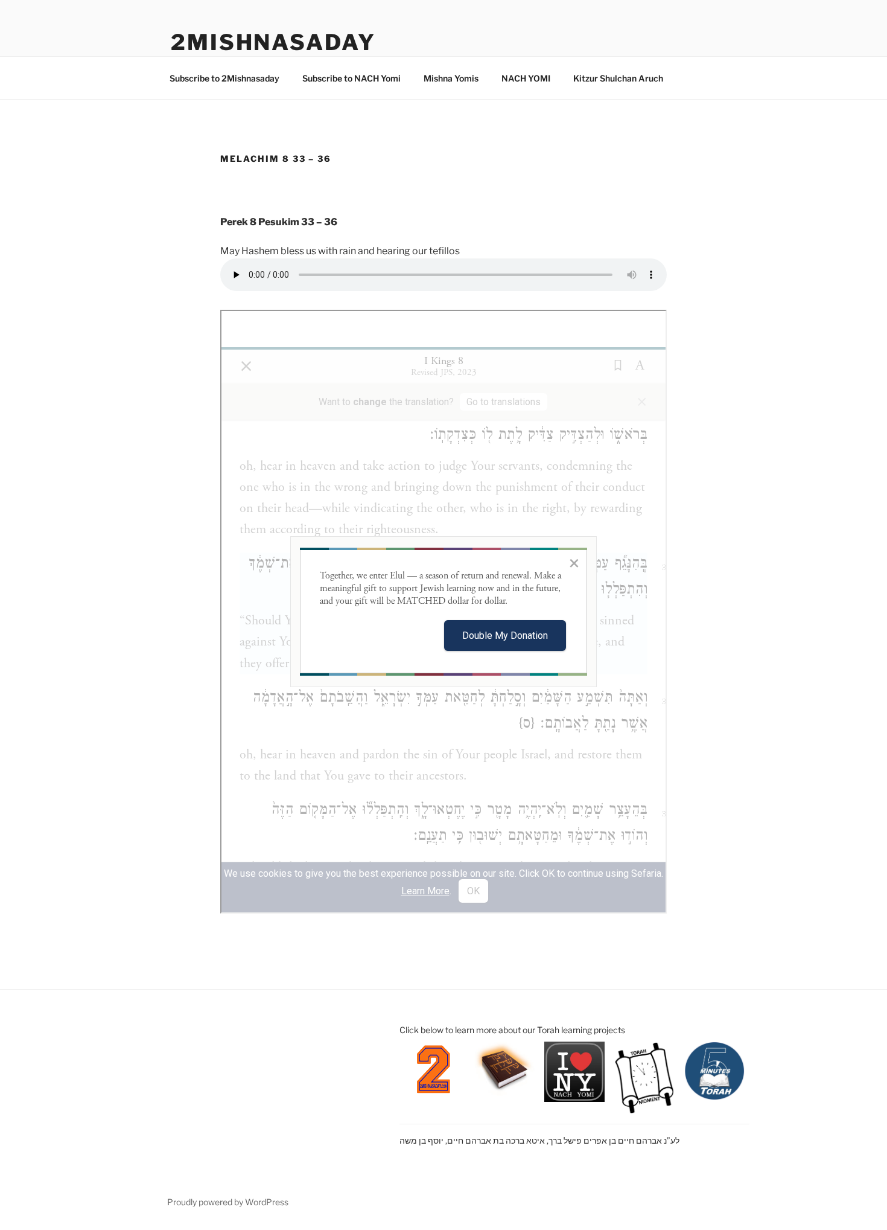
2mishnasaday (273, 42)
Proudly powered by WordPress (227, 1202)
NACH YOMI (525, 78)
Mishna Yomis (451, 78)
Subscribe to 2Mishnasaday (224, 78)
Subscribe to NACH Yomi (351, 78)
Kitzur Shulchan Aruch (618, 78)
